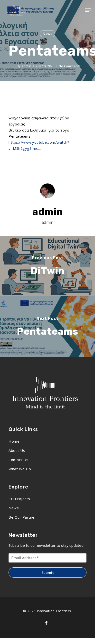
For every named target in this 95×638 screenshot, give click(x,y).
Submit (47, 572)
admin (26, 66)
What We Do (20, 468)
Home (14, 441)
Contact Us (18, 459)
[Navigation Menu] (88, 10)
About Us (17, 450)
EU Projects (19, 498)
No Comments (70, 66)
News (47, 33)
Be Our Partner (22, 517)
